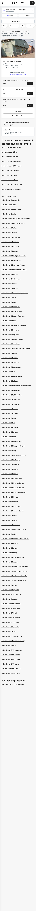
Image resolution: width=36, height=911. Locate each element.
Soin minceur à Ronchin (9, 548)
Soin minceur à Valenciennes (11, 636)
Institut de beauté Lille (9, 152)
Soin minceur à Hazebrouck (11, 367)
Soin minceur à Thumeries (10, 618)
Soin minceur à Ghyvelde (10, 335)
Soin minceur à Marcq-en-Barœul (13, 446)
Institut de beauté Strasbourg (11, 184)
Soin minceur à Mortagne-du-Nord (13, 492)
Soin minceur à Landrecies (10, 404)
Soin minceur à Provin (9, 520)
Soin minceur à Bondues (10, 242)
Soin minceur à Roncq (9, 553)
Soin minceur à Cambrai (9, 274)
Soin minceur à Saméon (9, 585)
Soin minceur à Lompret (9, 432)
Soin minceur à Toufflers (10, 622)
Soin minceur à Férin (8, 321)
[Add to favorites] (31, 41)
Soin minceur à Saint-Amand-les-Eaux (14, 571)
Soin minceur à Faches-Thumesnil (13, 316)
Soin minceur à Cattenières (10, 279)
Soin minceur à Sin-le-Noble (11, 594)
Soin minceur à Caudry (9, 283)
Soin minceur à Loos (8, 437)
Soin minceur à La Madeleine (11, 395)
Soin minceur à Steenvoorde (11, 604)
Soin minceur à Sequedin (10, 590)
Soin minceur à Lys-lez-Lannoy (12, 441)
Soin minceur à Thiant (9, 613)
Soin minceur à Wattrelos (10, 664)
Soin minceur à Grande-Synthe (12, 339)
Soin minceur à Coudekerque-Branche (14, 293)
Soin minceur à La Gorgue (10, 390)
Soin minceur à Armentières (11, 209)
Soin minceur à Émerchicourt (11, 311)
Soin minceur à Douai (8, 302)
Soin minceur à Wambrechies (11, 650)
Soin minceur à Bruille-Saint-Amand (13, 270)
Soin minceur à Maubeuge (10, 460)
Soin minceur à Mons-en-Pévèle (12, 488)
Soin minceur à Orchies (9, 502)
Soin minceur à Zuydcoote (10, 673)
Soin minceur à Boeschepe (10, 237)
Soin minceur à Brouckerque (11, 260)
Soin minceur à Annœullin (10, 200)
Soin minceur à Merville (9, 469)
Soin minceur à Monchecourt (11, 478)
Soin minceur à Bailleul (9, 228)
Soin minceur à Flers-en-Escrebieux (14, 325)
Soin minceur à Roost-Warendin (12, 557)
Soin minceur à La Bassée (10, 381)
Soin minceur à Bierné (9, 232)
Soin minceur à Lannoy (9, 409)
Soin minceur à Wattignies (10, 659)
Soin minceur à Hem (8, 372)
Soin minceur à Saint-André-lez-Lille (14, 576)
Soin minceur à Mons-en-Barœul (12, 483)
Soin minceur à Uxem (8, 631)
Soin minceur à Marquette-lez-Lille (13, 455)
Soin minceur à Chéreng (9, 288)
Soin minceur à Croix (8, 297)
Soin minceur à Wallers (9, 645)
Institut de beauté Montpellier (11, 166)
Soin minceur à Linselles (9, 427)
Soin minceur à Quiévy (9, 534)
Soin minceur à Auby (8, 214)
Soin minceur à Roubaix (9, 562)
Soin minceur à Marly (8, 451)
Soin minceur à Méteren (9, 474)
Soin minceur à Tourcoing (10, 627)
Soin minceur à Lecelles (9, 413)
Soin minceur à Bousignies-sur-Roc (13, 256)
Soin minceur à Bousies (9, 251)
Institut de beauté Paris (9, 180)
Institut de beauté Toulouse (11, 189)
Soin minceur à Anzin (8, 205)
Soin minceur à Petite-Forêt (11, 506)
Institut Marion (8, 130)
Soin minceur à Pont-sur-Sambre (12, 511)
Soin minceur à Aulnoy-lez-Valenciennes (15, 219)
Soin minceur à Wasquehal (10, 655)
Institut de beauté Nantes (10, 170)
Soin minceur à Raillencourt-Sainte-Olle (15, 539)
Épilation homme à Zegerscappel (12, 684)
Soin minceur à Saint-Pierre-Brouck (13, 580)
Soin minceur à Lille (8, 423)
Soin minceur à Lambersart (10, 399)
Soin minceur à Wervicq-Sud (11, 669)
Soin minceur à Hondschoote (11, 376)
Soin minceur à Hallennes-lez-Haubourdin (16, 348)
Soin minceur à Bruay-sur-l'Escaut (13, 265)
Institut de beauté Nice (9, 175)
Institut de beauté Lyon (9, 157)
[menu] (2, 3)
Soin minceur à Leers (8, 418)
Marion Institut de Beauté (12, 61)
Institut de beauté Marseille (11, 161)
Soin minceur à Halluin (9, 353)
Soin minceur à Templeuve (10, 608)
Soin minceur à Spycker (9, 599)
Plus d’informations (18, 116)
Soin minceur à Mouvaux (10, 497)
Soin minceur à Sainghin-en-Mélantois (14, 566)
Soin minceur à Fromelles (10, 330)
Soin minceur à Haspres (9, 358)
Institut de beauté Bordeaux (11, 147)
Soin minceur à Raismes (9, 543)
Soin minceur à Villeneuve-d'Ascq (13, 641)
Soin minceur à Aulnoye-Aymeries (13, 223)
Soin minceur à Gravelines (10, 344)
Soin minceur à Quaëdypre (10, 525)
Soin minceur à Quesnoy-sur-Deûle (13, 529)
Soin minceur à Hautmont (10, 362)
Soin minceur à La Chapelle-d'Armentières (16, 386)
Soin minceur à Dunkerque (10, 307)
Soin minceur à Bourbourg (10, 246)
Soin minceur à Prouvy (9, 515)
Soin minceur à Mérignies (10, 464)
